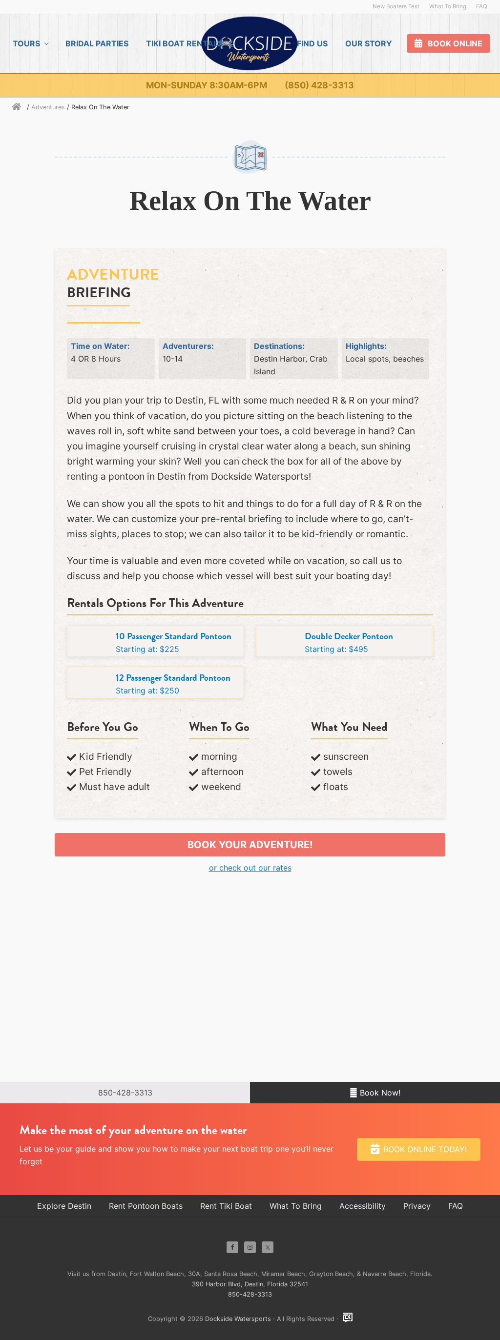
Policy (282, 762)
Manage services (31, 901)
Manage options (30, 888)
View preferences (135, 944)
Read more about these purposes (61, 927)
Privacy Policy (26, 973)
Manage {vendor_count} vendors (60, 914)
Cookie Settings (86, 762)
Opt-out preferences (38, 961)
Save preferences (226, 944)
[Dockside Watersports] (18, 1087)
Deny (69, 944)
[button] (250, 378)
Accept (23, 944)
